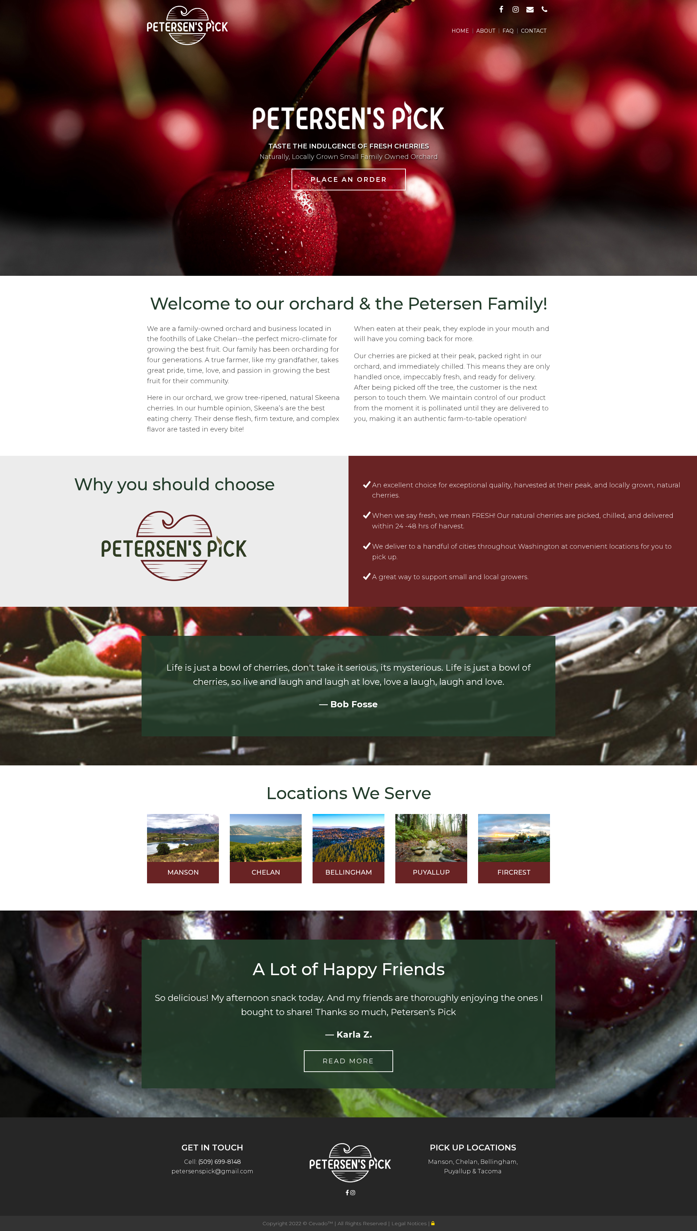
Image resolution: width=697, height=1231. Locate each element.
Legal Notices (409, 1223)
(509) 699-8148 (219, 1161)
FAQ (508, 31)
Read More (348, 1061)
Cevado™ (321, 1223)
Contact (533, 31)
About (485, 31)
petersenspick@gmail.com (212, 1171)
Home (460, 31)
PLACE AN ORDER (348, 179)
